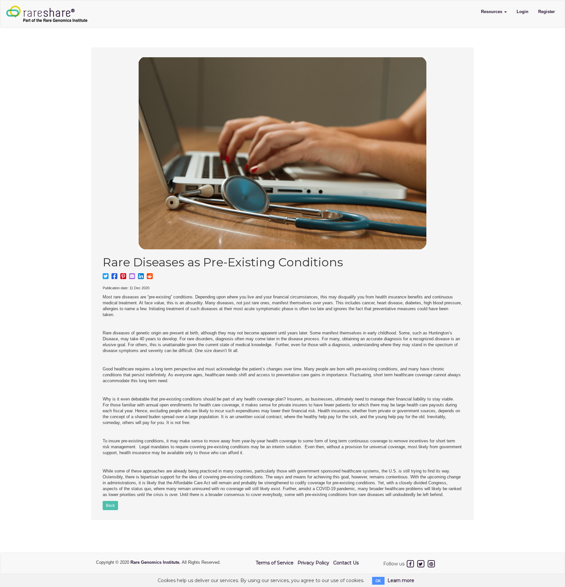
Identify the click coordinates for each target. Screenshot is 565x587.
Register (546, 11)
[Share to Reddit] (150, 276)
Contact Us (346, 563)
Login (522, 11)
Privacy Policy (313, 563)
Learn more (400, 580)
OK (378, 580)
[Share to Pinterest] (123, 276)
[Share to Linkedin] (141, 276)
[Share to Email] (132, 276)
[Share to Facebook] (114, 276)
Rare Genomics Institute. (156, 562)
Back (110, 505)
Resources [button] (492, 11)
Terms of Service (275, 563)
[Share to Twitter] (106, 276)
